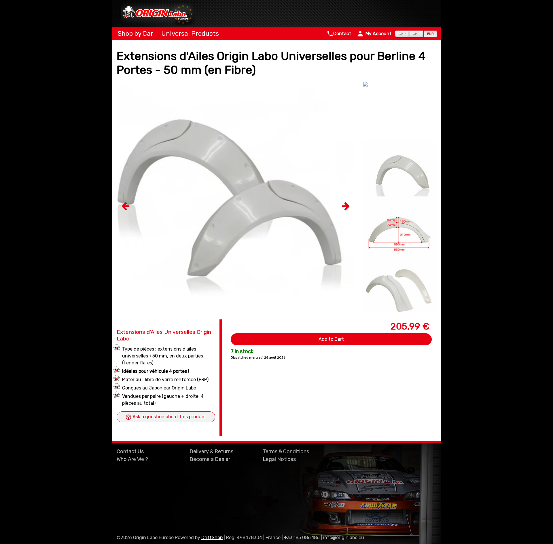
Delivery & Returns (211, 451)
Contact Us (130, 451)
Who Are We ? (132, 459)
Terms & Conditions (286, 451)
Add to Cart (331, 339)
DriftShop (212, 537)
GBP (402, 34)
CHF (416, 34)
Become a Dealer (210, 459)
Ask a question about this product (168, 416)
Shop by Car (134, 33)
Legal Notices (279, 459)
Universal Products (189, 33)
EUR (430, 34)
